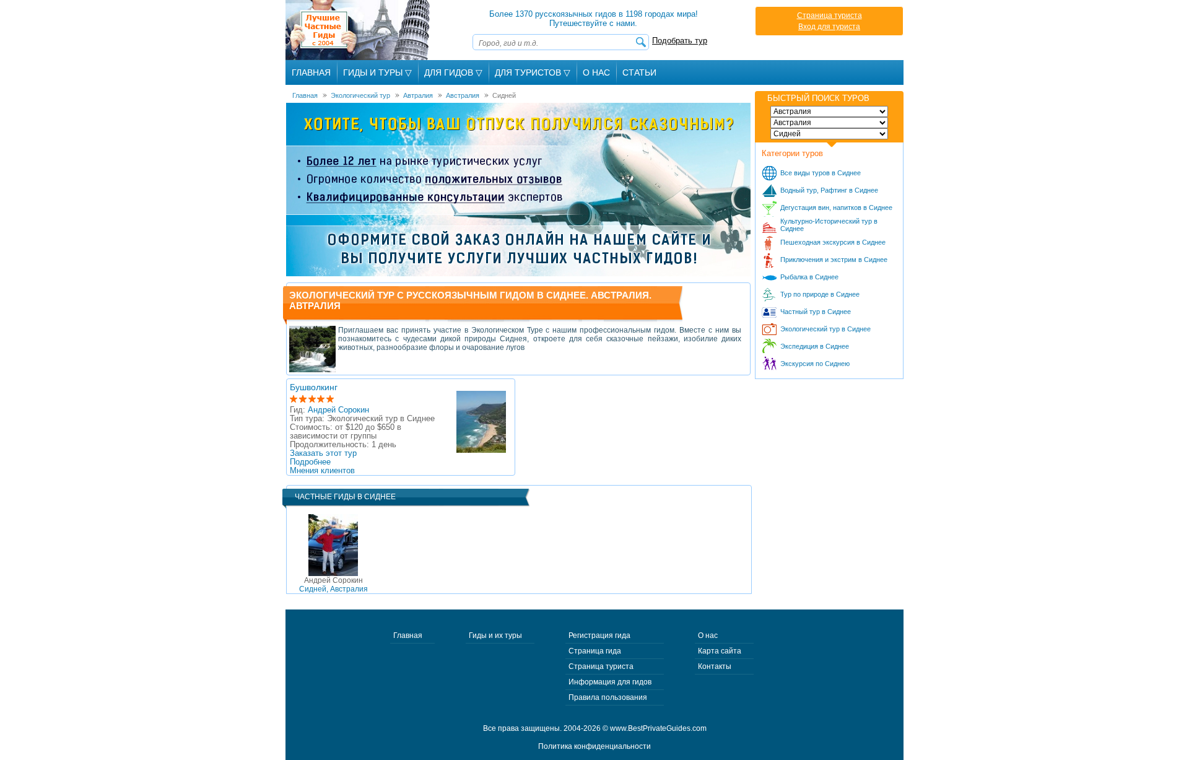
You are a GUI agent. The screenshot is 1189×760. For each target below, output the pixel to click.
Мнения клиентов (322, 470)
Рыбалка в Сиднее (809, 277)
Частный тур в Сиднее (815, 311)
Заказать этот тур (323, 453)
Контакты (714, 666)
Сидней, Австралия (333, 584)
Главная (311, 72)
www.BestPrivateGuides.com (658, 728)
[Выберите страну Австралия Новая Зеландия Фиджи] (829, 122)
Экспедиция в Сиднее (814, 346)
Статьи (639, 72)
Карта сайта (719, 651)
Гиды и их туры (495, 635)
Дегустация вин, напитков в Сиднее (836, 207)
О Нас (596, 72)
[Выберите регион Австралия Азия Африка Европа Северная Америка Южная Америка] (829, 111)
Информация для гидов (609, 682)
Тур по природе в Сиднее (820, 294)
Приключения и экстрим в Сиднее (833, 259)
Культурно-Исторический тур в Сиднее (829, 224)
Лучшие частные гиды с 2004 (358, 30)
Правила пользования (607, 697)
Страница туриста (829, 15)
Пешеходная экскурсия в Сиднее (833, 242)
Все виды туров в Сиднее (820, 173)
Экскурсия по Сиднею (815, 363)
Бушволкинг (314, 387)
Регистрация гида (599, 635)
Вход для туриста (829, 26)
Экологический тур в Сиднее (825, 329)
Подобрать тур (679, 40)
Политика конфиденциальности (594, 746)
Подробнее (310, 462)
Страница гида (594, 651)
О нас (708, 635)
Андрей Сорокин (338, 410)
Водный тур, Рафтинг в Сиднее (829, 190)
